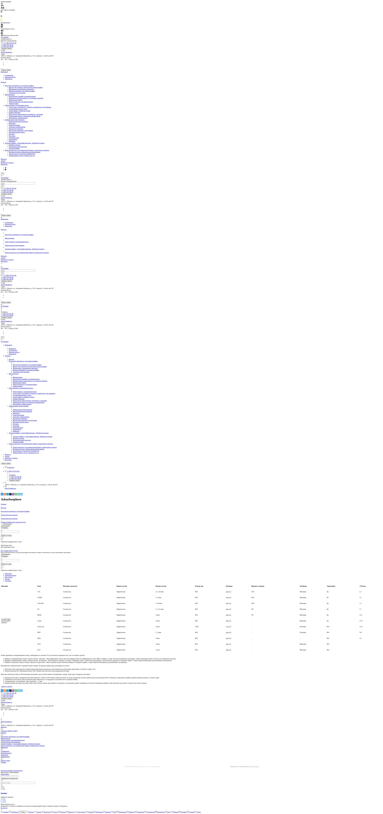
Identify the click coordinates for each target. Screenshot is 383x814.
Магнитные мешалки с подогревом (21, 130)
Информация (5, 757)
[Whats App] (5, 170)
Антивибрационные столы (18, 109)
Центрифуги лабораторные (18, 118)
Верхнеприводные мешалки (18, 121)
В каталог (4, 808)
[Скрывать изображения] (2, 27)
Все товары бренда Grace (9, 551)
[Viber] (13, 494)
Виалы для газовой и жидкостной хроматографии (26, 87)
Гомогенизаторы (14, 125)
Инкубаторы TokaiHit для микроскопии (22, 96)
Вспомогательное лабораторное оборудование (24, 152)
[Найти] (2, 185)
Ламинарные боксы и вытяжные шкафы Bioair (24, 116)
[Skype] (19, 494)
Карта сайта (5, 774)
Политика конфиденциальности (12, 771)
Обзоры (3, 762)
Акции (3, 161)
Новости (4, 159)
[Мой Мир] (7, 494)
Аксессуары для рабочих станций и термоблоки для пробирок (30, 107)
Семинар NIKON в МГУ (9, 731)
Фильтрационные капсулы (18, 147)
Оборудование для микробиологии (17, 105)
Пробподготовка (14, 145)
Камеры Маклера (14, 112)
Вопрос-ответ (5, 760)
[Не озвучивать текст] (2, 33)
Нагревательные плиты (17, 132)
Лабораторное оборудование (15, 120)
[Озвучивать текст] (2, 31)
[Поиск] (2, 173)
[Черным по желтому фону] (1, 19)
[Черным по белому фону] (1, 12)
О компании (9, 75)
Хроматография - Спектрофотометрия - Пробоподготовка (25, 143)
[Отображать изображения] (2, 25)
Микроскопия (10, 94)
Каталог (3, 82)
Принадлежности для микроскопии (21, 102)
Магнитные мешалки (16, 129)
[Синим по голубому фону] (1, 16)
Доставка (8, 581)
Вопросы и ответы (7, 162)
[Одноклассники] (5, 494)
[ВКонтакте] (2, 494)
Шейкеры (12, 141)
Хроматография (14, 148)
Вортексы (12, 123)
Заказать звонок (6, 48)
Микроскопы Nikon (15, 100)
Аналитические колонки (17, 93)
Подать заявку (6, 70)
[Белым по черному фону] (1, 14)
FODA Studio (254, 766)
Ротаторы (12, 136)
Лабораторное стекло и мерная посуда (22, 156)
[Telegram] (5, 168)
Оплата (7, 579)
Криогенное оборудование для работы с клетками (26, 114)
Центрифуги (13, 139)
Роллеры (12, 134)
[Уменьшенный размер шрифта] (2, 3)
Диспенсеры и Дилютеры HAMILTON (22, 154)
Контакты (4, 164)
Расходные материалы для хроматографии (19, 85)
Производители (10, 77)
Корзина (4, 793)
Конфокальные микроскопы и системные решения (26, 98)
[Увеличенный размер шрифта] (2, 8)
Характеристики (10, 575)
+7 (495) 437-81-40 (10, 43)
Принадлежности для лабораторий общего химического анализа (27, 150)
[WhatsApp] (16, 494)
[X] (10, 494)
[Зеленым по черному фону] (1, 21)
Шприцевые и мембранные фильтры (21, 89)
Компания (4, 72)
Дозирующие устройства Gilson (19, 111)
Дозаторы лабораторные (17, 127)
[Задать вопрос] (2, 538)
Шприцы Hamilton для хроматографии (22, 91)
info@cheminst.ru (6, 52)
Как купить (9, 577)
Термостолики (14, 103)
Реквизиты (8, 79)
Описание (8, 573)
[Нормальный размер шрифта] (2, 5)
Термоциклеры (14, 138)
